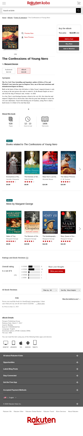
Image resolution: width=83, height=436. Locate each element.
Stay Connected (9, 376)
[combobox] (50, 290)
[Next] (80, 169)
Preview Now (29, 33)
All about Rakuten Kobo (13, 356)
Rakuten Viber (18, 411)
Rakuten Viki (7, 411)
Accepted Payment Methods (14, 390)
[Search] (78, 10)
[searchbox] (41, 10)
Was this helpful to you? (70, 299)
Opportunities (8, 362)
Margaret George (11, 64)
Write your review (56, 271)
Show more (40, 303)
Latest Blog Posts (10, 369)
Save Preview (29, 37)
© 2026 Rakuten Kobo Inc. (12, 404)
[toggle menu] (4, 3)
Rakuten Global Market (33, 411)
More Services (61, 411)
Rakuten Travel (49, 411)
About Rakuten (73, 411)
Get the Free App (10, 382)
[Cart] (78, 3)
